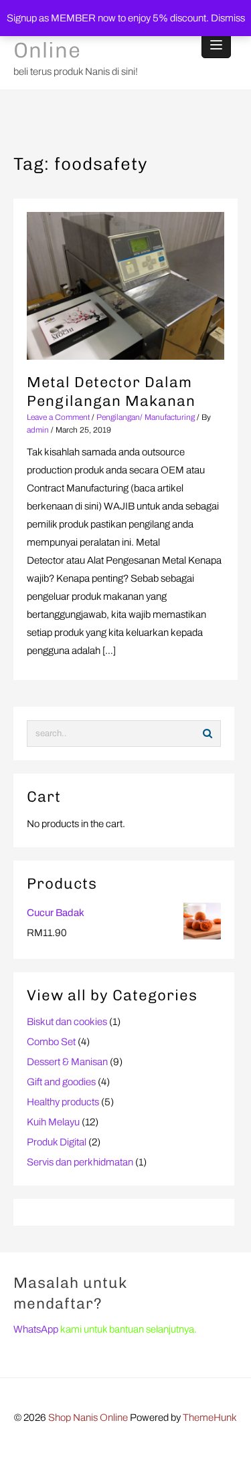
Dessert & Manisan (67, 1061)
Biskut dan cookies (67, 1021)
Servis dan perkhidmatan (80, 1162)
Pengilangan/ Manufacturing (145, 417)
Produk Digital (56, 1142)
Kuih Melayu (53, 1122)
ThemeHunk (210, 1417)
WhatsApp (35, 1329)
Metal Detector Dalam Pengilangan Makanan (111, 392)
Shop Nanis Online (88, 1417)
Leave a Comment (58, 417)
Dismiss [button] (228, 18)
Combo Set (51, 1041)
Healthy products (63, 1102)
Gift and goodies (61, 1082)
